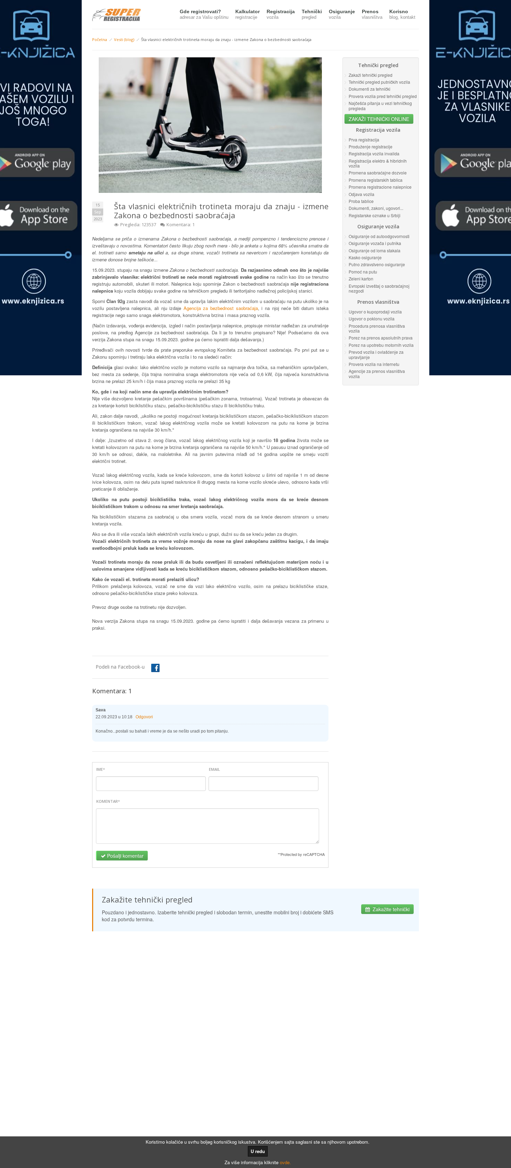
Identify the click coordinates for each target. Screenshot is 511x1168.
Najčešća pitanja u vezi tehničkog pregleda (380, 105)
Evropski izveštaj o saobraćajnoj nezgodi (379, 288)
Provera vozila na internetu (374, 364)
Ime (99, 769)
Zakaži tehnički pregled (370, 75)
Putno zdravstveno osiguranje (377, 264)
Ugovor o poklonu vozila (372, 318)
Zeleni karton (361, 278)
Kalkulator (247, 14)
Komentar (107, 801)
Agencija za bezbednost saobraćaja (221, 308)
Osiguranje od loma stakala (374, 250)
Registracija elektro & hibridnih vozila (378, 163)
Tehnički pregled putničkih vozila (379, 82)
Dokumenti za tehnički (369, 89)
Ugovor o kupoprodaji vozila (375, 312)
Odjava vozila (361, 194)
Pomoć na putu (363, 272)
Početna (99, 39)
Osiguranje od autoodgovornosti (379, 236)
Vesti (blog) (124, 39)
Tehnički (312, 14)
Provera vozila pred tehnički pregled (383, 96)
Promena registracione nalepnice (380, 187)
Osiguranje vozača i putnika (375, 243)
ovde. (285, 1162)
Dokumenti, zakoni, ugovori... (376, 208)
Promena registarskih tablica (376, 180)
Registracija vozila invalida (374, 153)
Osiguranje (342, 14)
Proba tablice (361, 201)
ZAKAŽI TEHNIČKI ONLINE (379, 118)
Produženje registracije (370, 146)
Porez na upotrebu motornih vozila (381, 345)
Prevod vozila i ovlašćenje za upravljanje (376, 354)
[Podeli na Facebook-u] (150, 667)
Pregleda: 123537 (138, 224)
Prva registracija (364, 139)
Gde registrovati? (204, 14)
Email (214, 769)
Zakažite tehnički (391, 909)
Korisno (402, 14)
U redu (258, 1151)
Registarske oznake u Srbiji (374, 215)
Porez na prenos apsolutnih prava (381, 338)
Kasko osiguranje (365, 257)
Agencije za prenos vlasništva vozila (377, 373)
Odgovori (144, 716)
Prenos (372, 14)
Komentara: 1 (181, 224)
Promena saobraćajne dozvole (378, 172)
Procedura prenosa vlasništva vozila (377, 328)
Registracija (281, 14)
